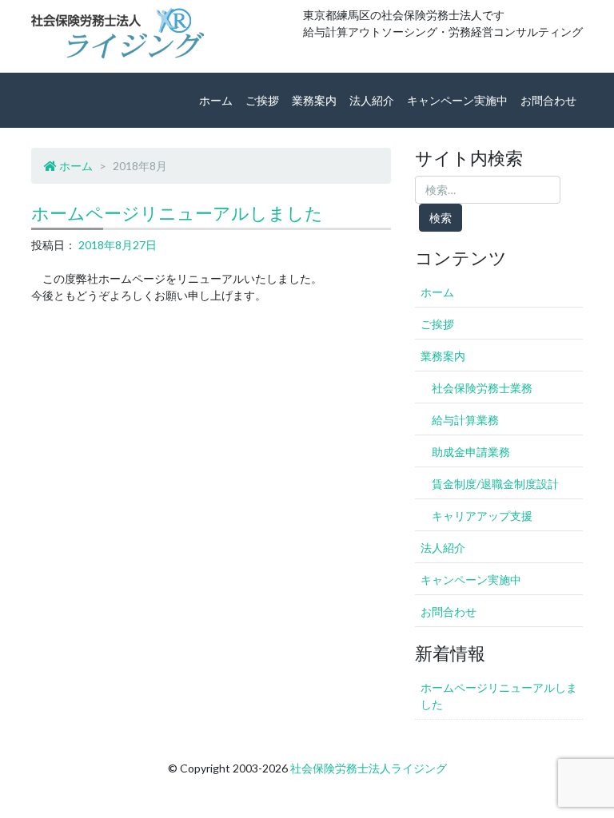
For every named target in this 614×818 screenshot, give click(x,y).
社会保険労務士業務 (482, 388)
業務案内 (314, 100)
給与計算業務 (465, 420)
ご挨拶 (262, 100)
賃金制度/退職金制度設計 (495, 483)
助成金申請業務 (471, 452)
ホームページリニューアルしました (177, 213)
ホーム (216, 100)
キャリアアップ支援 (482, 515)
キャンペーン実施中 (457, 100)
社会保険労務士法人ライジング (368, 768)
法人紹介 (371, 100)
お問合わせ (548, 100)
